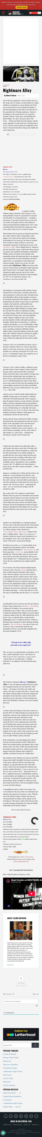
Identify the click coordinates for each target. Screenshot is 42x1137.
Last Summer (7, 1100)
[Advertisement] (21, 41)
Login (37, 994)
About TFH (27, 1125)
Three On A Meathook (10, 1064)
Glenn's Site (10, 965)
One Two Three (8, 1078)
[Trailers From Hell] (10, 13)
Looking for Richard (9, 1054)
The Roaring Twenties (10, 1068)
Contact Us (35, 1125)
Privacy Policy (17, 1125)
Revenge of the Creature (11, 1057)
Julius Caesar (7, 1075)
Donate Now (21, 7)
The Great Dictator (9, 1085)
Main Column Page (27, 857)
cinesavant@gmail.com (21, 861)
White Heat (6, 1082)
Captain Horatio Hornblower (12, 1096)
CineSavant (6, 85)
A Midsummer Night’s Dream (12, 1071)
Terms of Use (7, 1125)
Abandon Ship (11, 1107)
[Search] (35, 1045)
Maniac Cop (7, 1061)
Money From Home (12, 1093)
